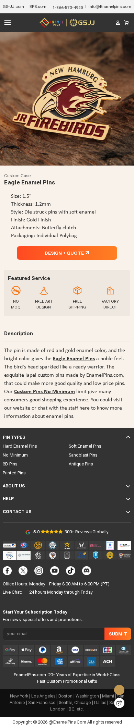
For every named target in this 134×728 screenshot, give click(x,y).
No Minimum (15, 455)
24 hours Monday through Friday (61, 592)
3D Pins (10, 463)
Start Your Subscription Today (35, 612)
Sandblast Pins (83, 455)
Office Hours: (15, 583)
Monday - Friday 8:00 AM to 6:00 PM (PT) (69, 583)
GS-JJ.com (13, 6)
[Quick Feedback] (119, 703)
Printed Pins (14, 472)
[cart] (126, 23)
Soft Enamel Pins (85, 446)
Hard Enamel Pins (20, 446)
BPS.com (38, 6)
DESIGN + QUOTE (64, 253)
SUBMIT (118, 633)
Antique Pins (81, 463)
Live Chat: (12, 592)
